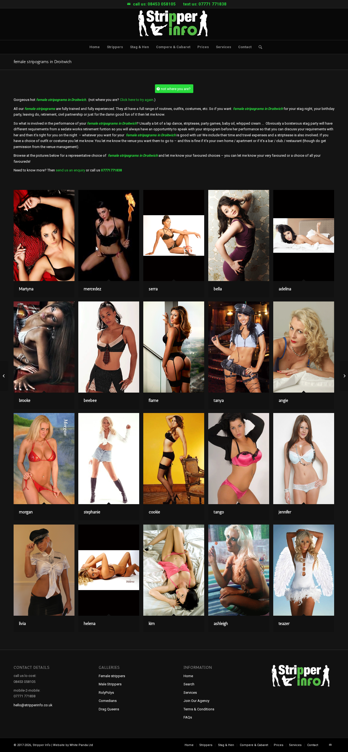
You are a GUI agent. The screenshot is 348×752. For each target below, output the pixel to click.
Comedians (108, 701)
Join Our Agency (196, 701)
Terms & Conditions (199, 709)
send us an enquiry (70, 170)
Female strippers (112, 676)
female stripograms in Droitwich (43, 61)
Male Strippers (110, 684)
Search (189, 684)
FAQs (188, 717)
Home (188, 676)
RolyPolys (106, 693)
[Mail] (129, 4)
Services (190, 693)
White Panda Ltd (81, 745)
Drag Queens (109, 709)
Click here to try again (136, 100)
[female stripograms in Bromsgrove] (4, 376)
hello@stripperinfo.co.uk (33, 705)
